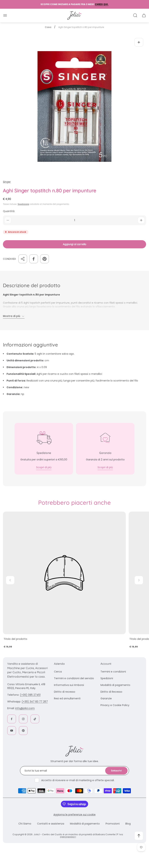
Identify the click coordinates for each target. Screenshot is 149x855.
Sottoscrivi (116, 770)
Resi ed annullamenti (67, 698)
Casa (48, 27)
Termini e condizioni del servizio (74, 678)
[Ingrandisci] (138, 42)
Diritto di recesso (64, 692)
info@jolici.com (25, 708)
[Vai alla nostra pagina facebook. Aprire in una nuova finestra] (11, 719)
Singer (7, 182)
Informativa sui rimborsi (69, 685)
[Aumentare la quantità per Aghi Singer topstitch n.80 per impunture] (141, 220)
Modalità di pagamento (115, 685)
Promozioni (113, 823)
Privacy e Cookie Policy (114, 705)
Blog (128, 823)
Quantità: (9, 211)
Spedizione (23, 204)
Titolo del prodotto (15, 639)
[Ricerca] (135, 15)
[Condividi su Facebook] (33, 259)
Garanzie (106, 698)
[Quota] (22, 259)
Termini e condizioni (113, 671)
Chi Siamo (24, 823)
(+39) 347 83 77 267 (35, 701)
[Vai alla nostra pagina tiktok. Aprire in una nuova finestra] (35, 719)
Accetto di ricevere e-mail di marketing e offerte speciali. (77, 780)
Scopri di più (43, 467)
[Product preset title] (64, 573)
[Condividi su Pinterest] (44, 259)
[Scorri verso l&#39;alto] (138, 835)
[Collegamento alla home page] (74, 751)
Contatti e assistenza (50, 823)
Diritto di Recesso (111, 692)
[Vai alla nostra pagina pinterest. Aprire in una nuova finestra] (23, 730)
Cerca (58, 671)
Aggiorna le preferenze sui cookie (74, 814)
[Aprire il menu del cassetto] (5, 15)
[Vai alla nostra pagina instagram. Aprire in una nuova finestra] (23, 719)
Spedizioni (106, 678)
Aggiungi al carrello (74, 244)
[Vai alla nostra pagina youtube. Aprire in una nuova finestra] (11, 730)
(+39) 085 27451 (30, 695)
